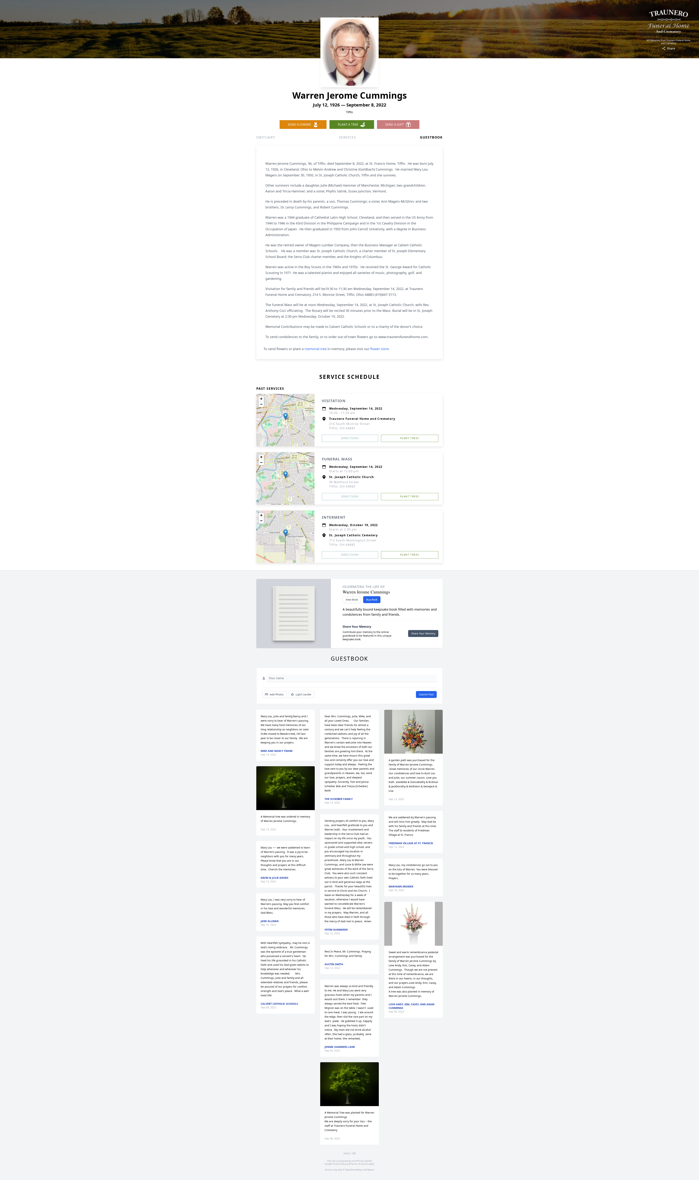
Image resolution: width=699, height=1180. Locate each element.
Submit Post (426, 694)
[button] (285, 416)
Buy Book (371, 599)
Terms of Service (359, 1163)
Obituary (265, 137)
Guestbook (431, 137)
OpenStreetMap (353, 1169)
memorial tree (316, 349)
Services (347, 137)
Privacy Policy (339, 1163)
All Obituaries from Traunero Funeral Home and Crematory (668, 42)
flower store (379, 349)
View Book (352, 599)
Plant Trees (409, 438)
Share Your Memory (423, 633)
